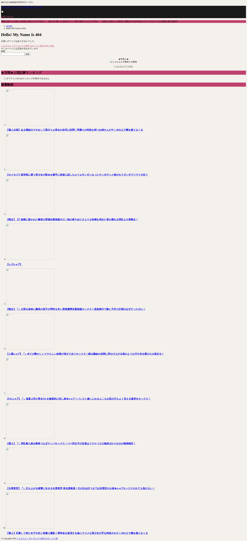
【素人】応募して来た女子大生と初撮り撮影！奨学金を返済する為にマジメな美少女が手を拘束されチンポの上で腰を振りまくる (77, 533)
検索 (3, 51)
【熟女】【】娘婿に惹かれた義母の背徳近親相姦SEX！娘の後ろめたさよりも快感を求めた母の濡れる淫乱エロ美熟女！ (72, 219)
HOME (9, 26)
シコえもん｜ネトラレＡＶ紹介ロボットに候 (21, 7)
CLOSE (4, 14)
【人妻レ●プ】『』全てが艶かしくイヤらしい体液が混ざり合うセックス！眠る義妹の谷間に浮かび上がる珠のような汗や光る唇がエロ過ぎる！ (85, 353)
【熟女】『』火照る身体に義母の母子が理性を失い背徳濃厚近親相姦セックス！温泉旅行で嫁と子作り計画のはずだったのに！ (75, 309)
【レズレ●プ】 (14, 264)
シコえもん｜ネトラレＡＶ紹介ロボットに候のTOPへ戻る (27, 46)
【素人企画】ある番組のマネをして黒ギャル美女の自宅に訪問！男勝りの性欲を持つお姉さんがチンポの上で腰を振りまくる (74, 129)
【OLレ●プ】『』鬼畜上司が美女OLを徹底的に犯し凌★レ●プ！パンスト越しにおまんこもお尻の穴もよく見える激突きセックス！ (78, 398)
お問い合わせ (7, 17)
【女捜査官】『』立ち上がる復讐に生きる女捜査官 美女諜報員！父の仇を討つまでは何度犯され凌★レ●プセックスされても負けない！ (80, 488)
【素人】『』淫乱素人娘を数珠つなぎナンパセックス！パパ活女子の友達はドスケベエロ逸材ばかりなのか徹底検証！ (71, 443)
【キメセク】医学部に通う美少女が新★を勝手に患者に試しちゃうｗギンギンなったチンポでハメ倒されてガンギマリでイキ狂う (77, 174)
